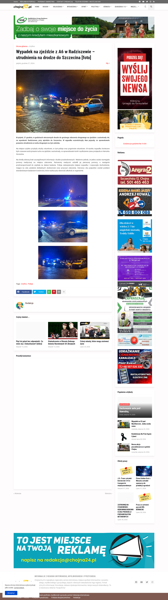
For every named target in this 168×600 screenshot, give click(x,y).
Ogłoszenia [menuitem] (57, 7)
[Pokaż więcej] (64, 292)
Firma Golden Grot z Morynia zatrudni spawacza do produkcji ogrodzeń (143, 482)
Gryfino (32, 46)
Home (16, 2)
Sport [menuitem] (83, 7)
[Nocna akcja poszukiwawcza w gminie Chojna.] (124, 447)
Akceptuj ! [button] (11, 593)
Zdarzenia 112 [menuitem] (120, 7)
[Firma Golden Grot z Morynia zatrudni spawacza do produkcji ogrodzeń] (144, 471)
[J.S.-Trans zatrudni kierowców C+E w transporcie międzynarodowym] (126, 471)
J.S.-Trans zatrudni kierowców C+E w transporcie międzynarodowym (125, 482)
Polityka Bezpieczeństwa (60, 598)
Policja (30, 284)
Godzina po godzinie (131, 144)
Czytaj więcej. (19, 588)
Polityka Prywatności (40, 598)
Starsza (108, 493)
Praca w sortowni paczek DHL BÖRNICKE (142, 507)
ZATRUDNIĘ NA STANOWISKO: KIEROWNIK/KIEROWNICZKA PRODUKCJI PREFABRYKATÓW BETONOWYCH (125, 511)
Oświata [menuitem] (106, 7)
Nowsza (18, 493)
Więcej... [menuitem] (134, 7)
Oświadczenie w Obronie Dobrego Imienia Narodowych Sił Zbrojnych (61, 342)
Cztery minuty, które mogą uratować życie (94, 342)
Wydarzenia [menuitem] (71, 7)
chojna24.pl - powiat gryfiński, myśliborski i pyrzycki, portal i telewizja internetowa (58, 595)
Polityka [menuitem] (95, 7)
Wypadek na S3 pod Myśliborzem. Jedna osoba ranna (141, 423)
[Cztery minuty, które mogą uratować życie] (95, 330)
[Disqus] (63, 391)
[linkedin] (153, 1)
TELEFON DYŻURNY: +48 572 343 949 (87, 2)
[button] (145, 6)
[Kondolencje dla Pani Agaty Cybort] (124, 437)
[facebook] (139, 1)
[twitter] (147, 1)
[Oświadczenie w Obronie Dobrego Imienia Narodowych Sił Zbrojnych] (63, 330)
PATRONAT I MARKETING (46, 2)
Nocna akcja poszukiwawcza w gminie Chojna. (140, 446)
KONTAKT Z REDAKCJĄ (65, 2)
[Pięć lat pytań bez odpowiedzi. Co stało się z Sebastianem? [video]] (31, 330)
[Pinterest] (54, 292)
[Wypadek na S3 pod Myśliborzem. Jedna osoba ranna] (124, 424)
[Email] (59, 292)
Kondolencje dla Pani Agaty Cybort (141, 435)
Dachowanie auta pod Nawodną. (129, 410)
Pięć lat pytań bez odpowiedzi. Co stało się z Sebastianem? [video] (29, 342)
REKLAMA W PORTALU (27, 2)
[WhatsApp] (49, 292)
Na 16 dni (142, 144)
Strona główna (21, 46)
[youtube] (143, 1)
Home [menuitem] (37, 7)
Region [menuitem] (45, 7)
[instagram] (150, 1)
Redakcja (76, 598)
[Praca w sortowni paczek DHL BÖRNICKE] (144, 497)
